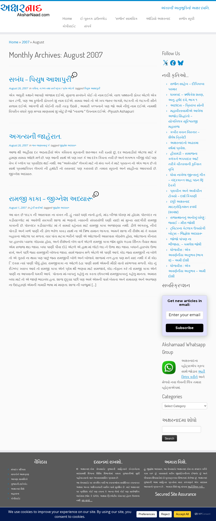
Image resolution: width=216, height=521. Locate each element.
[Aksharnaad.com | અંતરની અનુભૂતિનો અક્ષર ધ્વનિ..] (25, 10)
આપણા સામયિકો (19, 479)
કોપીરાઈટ (69, 26)
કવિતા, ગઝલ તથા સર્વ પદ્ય (46, 88)
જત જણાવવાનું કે (41, 145)
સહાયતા (15, 493)
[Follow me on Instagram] (66, 9)
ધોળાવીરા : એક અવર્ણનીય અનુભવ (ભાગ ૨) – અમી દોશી (185, 254)
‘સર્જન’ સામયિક (126, 18)
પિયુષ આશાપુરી (92, 88)
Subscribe (185, 328)
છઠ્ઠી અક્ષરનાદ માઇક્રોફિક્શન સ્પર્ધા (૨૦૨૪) (182, 206)
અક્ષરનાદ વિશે (17, 488)
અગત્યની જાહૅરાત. (35, 136)
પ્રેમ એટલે (68, 88)
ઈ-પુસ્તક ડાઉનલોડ (93, 18)
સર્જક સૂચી (186, 18)
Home (67, 18)
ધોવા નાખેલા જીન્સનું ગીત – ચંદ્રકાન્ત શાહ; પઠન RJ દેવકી (186, 180)
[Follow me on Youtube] (69, 9)
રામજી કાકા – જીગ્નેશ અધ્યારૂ (51, 198)
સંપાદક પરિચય (18, 469)
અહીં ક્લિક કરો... (196, 486)
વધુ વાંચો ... (87, 500)
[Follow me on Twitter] (60, 9)
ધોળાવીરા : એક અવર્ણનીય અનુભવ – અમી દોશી (187, 270)
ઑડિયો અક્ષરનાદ (158, 18)
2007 (25, 42)
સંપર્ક (87, 26)
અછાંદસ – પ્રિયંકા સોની (187, 105)
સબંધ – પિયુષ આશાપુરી (40, 79)
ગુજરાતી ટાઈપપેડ (19, 483)
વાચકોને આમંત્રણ (20, 474)
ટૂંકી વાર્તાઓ (36, 207)
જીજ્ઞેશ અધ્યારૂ (67, 145)
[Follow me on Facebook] (63, 9)
